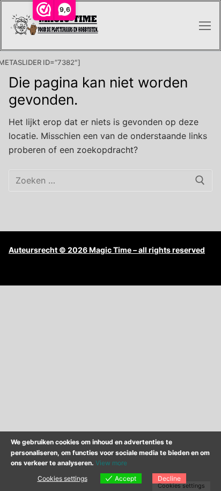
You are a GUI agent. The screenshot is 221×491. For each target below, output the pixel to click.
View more (111, 463)
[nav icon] (205, 25)
